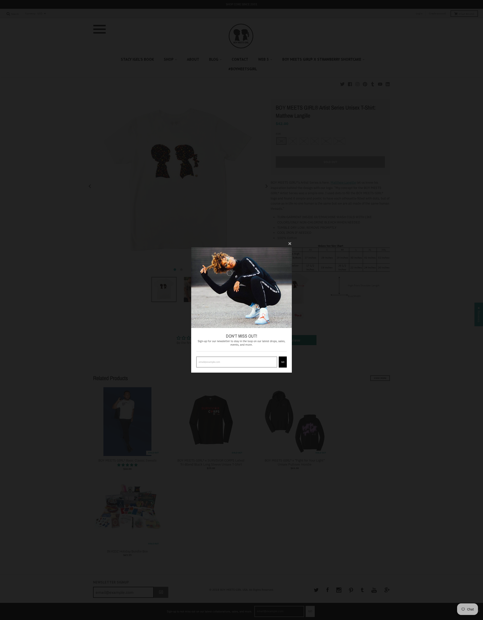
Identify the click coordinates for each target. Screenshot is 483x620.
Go (282, 362)
